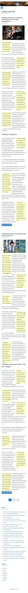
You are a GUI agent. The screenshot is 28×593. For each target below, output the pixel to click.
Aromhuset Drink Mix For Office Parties (12, 535)
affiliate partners (9, 96)
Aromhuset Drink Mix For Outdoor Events (13, 524)
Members (5, 573)
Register (5, 577)
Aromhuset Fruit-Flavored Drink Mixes (12, 545)
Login (4, 570)
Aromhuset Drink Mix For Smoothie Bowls (13, 531)
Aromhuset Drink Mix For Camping (11, 519)
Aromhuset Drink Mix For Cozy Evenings (12, 554)
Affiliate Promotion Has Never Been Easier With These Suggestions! (12, 19)
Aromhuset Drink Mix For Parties (11, 526)
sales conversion (5, 161)
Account (5, 568)
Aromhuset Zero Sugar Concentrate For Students (14, 551)
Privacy (5, 575)
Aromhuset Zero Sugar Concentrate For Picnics (14, 556)
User (4, 580)
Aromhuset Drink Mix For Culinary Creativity (13, 553)
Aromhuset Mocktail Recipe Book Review (13, 533)
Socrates (17, 589)
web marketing (10, 418)
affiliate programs (6, 59)
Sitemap (5, 579)
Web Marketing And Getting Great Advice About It (14, 234)
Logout (4, 571)
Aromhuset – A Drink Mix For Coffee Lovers (13, 540)
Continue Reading (7, 224)
